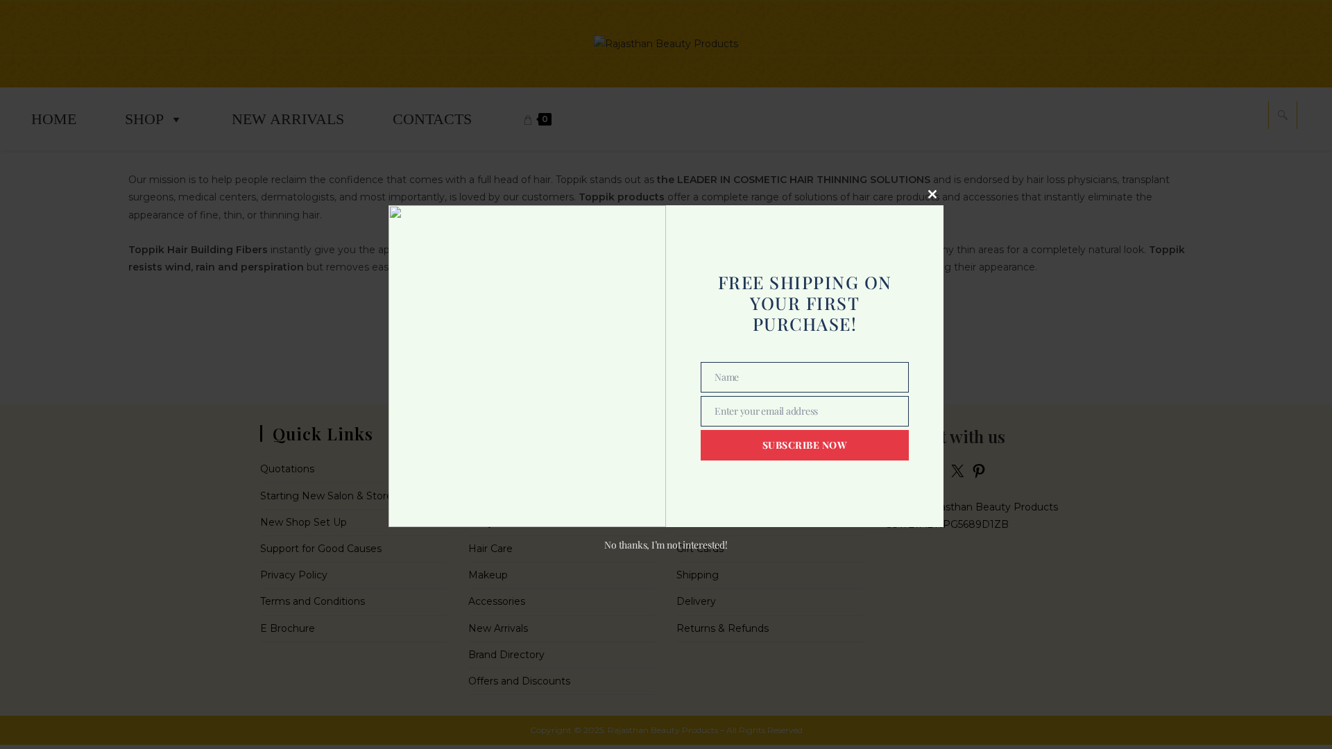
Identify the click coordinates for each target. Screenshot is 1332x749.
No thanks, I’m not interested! (665, 544)
